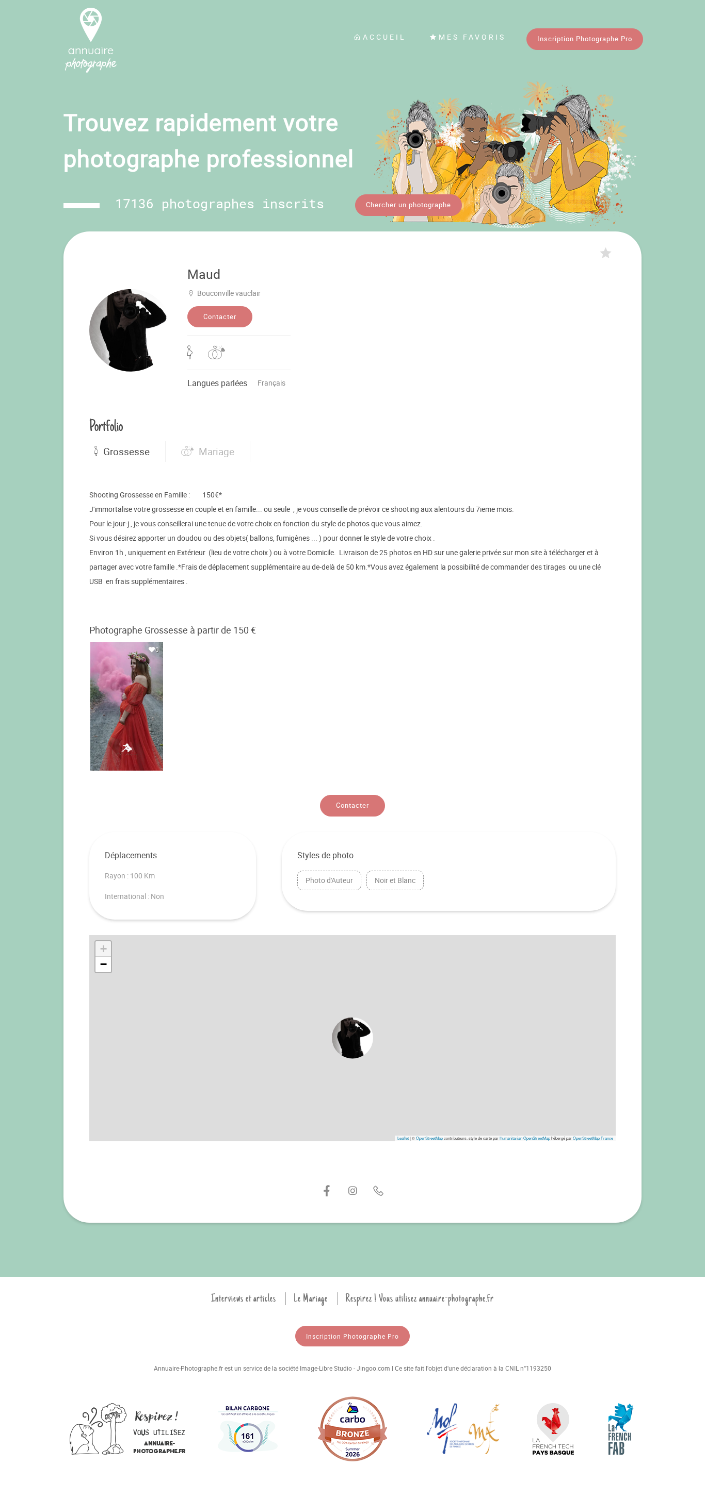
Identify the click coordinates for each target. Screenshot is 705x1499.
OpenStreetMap (429, 1138)
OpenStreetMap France (593, 1138)
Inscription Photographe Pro (584, 38)
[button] (352, 1038)
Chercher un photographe (408, 204)
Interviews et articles (243, 1298)
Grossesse (126, 451)
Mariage (216, 451)
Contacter (219, 316)
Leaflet (403, 1138)
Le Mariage (311, 1298)
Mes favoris (472, 37)
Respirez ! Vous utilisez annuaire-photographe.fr (419, 1298)
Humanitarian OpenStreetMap (525, 1138)
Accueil (384, 37)
